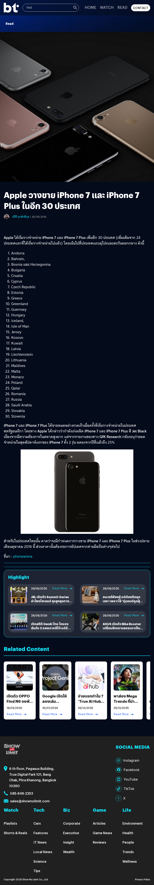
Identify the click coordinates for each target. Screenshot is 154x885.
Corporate (71, 823)
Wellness (129, 861)
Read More (59, 588)
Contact (141, 8)
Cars (37, 823)
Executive (71, 832)
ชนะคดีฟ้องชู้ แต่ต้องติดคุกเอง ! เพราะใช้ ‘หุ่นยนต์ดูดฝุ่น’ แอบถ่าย (123, 601)
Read (122, 7)
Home (90, 7)
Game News (102, 832)
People (128, 842)
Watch (107, 7)
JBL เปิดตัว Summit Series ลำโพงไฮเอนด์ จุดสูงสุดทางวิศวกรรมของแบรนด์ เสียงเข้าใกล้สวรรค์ (50, 603)
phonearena (22, 556)
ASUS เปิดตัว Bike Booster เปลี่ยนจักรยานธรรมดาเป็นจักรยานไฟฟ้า (122, 628)
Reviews (99, 842)
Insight (68, 842)
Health (127, 832)
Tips (36, 870)
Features (40, 832)
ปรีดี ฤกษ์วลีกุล (20, 216)
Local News (42, 851)
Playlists (10, 823)
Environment (132, 823)
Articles (99, 823)
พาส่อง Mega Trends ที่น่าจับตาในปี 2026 (125, 703)
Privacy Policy (142, 879)
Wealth (68, 851)
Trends (128, 851)
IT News (40, 842)
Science (39, 861)
